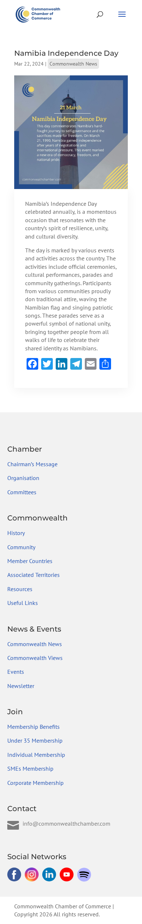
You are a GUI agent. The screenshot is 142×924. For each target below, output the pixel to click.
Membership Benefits (33, 726)
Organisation (23, 477)
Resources (19, 589)
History (16, 532)
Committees (21, 492)
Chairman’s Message (32, 464)
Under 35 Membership (35, 740)
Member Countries (29, 561)
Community (21, 547)
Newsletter (20, 685)
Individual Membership (36, 754)
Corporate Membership (35, 782)
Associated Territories (33, 574)
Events (15, 671)
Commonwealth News (73, 63)
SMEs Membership (30, 768)
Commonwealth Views (35, 657)
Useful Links (22, 602)
